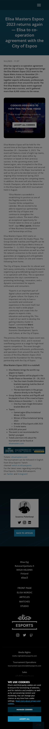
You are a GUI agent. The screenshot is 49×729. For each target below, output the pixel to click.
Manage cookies (25, 709)
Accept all (24, 719)
